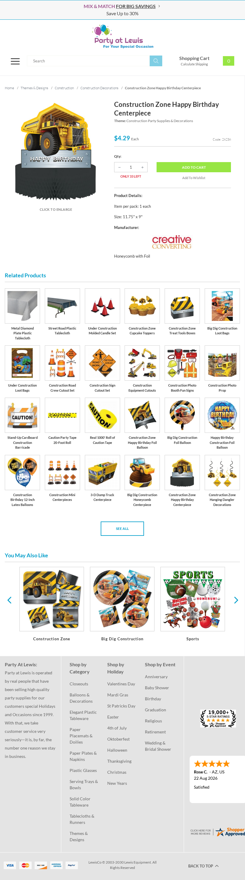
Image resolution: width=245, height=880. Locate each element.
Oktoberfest (118, 738)
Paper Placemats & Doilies (82, 735)
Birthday (153, 698)
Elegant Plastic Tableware (84, 715)
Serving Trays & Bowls (84, 784)
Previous (9, 600)
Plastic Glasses (83, 770)
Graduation (155, 709)
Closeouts (79, 683)
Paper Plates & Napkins (84, 756)
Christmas (116, 772)
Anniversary (156, 676)
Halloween (117, 750)
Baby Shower (157, 687)
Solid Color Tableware (80, 801)
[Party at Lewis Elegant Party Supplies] (122, 36)
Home (9, 88)
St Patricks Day (121, 705)
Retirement (155, 731)
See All (122, 528)
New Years (117, 783)
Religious (153, 720)
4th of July (117, 727)
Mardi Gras (117, 694)
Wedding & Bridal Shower (158, 746)
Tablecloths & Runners (82, 819)
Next (235, 600)
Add (194, 167)
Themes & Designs (79, 836)
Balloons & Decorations (81, 698)
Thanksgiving (119, 761)
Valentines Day (121, 683)
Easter (113, 716)
